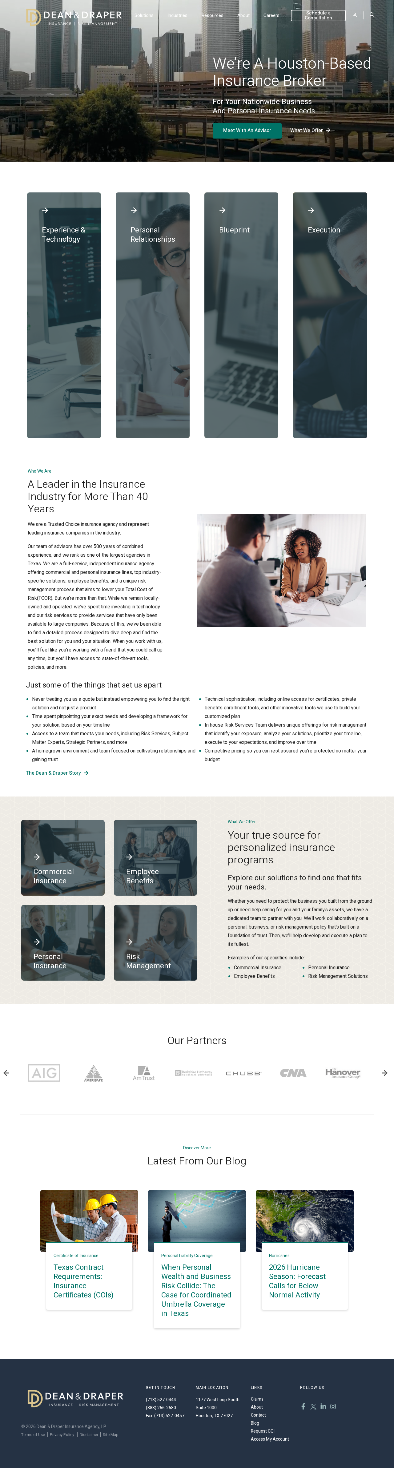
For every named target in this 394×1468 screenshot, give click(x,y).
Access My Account (270, 1439)
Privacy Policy (62, 1434)
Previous (6, 1073)
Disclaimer (89, 1434)
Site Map (111, 1434)
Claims (257, 1399)
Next (384, 1073)
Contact (258, 1415)
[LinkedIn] (323, 1407)
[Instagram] (333, 1407)
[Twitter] (313, 1407)
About (243, 15)
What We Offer (306, 130)
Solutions (144, 15)
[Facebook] (303, 1407)
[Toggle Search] (372, 15)
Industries (177, 15)
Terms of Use (33, 1434)
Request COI (263, 1431)
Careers (271, 15)
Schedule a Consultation (318, 15)
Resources (212, 15)
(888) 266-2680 (161, 1408)
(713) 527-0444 (161, 1400)
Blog (255, 1423)
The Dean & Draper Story (53, 773)
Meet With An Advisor (247, 130)
